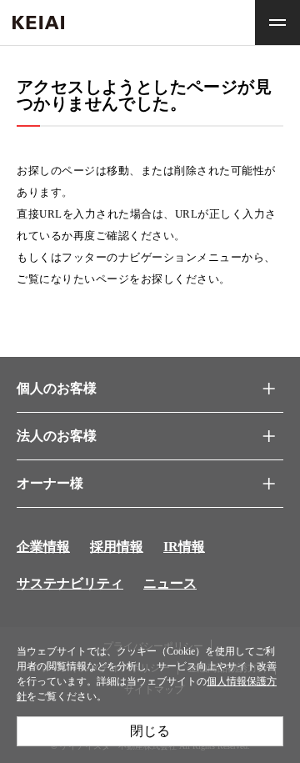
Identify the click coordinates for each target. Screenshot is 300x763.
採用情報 (116, 547)
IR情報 (184, 547)
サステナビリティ (70, 583)
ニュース (170, 583)
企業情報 (43, 547)
